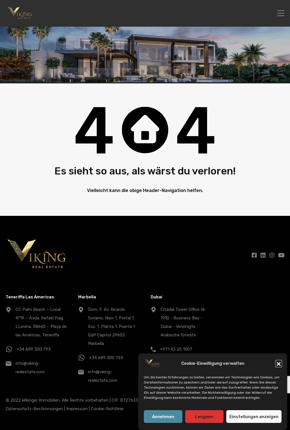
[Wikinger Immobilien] (20, 19)
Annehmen (163, 416)
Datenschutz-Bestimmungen (34, 408)
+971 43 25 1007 (176, 349)
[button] (279, 363)
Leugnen (204, 416)
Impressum (77, 408)
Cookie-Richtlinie (107, 408)
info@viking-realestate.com (30, 367)
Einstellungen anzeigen (253, 416)
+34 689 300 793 (34, 349)
